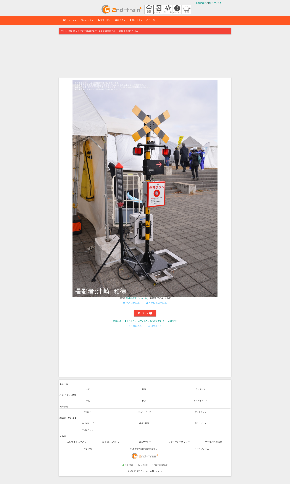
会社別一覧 (200, 389)
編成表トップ (88, 423)
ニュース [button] (70, 20)
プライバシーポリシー (179, 441)
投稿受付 (88, 412)
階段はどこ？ (200, 423)
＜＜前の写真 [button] (135, 325)
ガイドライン (200, 412)
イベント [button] (87, 20)
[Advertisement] (145, 55)
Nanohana (157, 471)
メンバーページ (144, 412)
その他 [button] (151, 20)
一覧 (88, 389)
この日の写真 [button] (132, 303)
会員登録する (202, 3)
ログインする (215, 3)
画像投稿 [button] (104, 20)
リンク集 (88, 449)
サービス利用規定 (213, 441)
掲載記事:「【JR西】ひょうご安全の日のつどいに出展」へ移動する (145, 321)
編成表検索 (144, 423)
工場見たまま (88, 430)
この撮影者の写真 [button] (157, 303)
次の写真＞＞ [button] (155, 325)
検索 (144, 389)
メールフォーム (202, 449)
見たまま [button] (136, 20)
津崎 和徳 (130, 298)
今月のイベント (200, 401)
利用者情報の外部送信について (145, 449)
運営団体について (110, 441)
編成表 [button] (120, 20)
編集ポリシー (145, 441)
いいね (145, 313)
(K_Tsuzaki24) (141, 298)
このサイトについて (76, 441)
